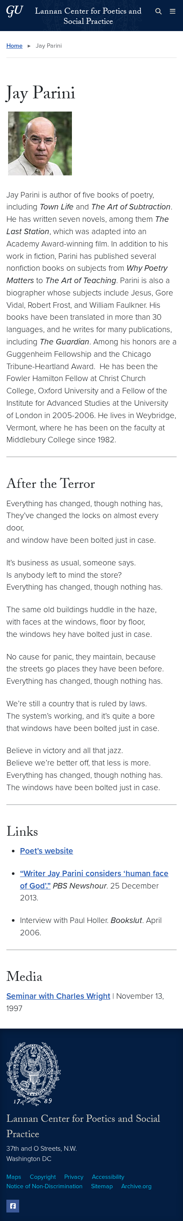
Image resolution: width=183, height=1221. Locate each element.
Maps (13, 1177)
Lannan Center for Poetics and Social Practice (88, 17)
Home (14, 45)
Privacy (73, 1177)
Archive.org (136, 1186)
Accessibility (108, 1177)
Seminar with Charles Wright (58, 996)
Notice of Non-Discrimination (44, 1186)
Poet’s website (46, 851)
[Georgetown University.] (14, 11)
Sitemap (102, 1186)
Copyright (43, 1177)
